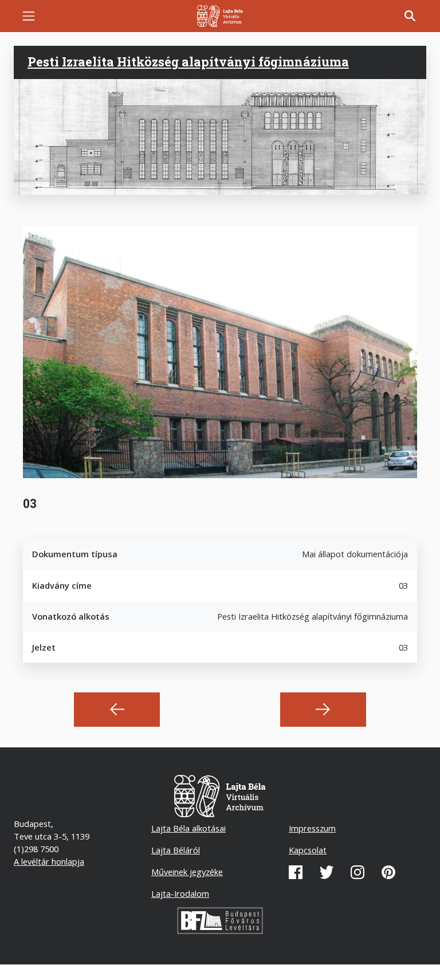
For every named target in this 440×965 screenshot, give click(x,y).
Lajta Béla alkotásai (188, 828)
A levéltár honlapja (49, 861)
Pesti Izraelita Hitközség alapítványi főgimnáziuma (188, 62)
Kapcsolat (308, 850)
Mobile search (410, 16)
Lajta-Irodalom (180, 893)
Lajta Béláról (175, 850)
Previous (117, 709)
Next (323, 709)
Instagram (357, 872)
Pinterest (388, 872)
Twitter (326, 872)
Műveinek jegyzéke (187, 871)
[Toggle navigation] (29, 16)
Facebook (295, 872)
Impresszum (312, 828)
